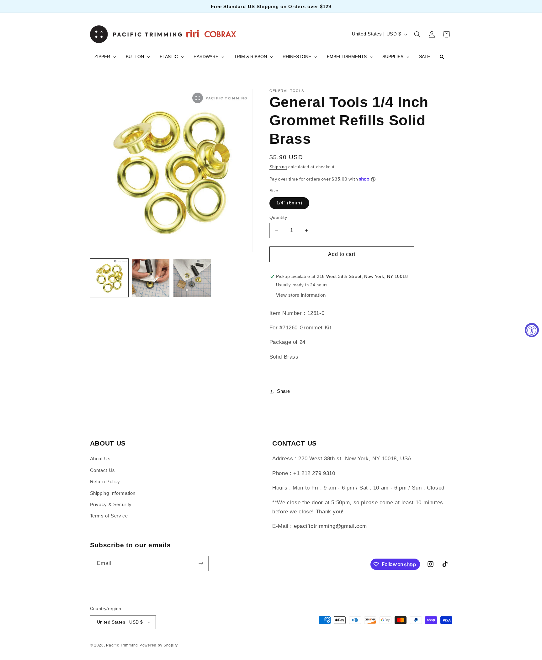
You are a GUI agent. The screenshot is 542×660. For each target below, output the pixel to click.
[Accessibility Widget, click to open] (532, 330)
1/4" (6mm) (289, 202)
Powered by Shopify (159, 645)
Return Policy (105, 481)
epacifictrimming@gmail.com (330, 526)
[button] (417, 34)
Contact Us (102, 470)
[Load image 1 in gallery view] (109, 278)
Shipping (278, 167)
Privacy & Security (111, 504)
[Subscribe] (201, 563)
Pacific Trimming (122, 645)
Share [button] (283, 391)
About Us (100, 458)
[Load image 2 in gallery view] (150, 278)
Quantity (278, 217)
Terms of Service (109, 515)
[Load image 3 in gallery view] (192, 278)
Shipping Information (113, 493)
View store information (301, 295)
